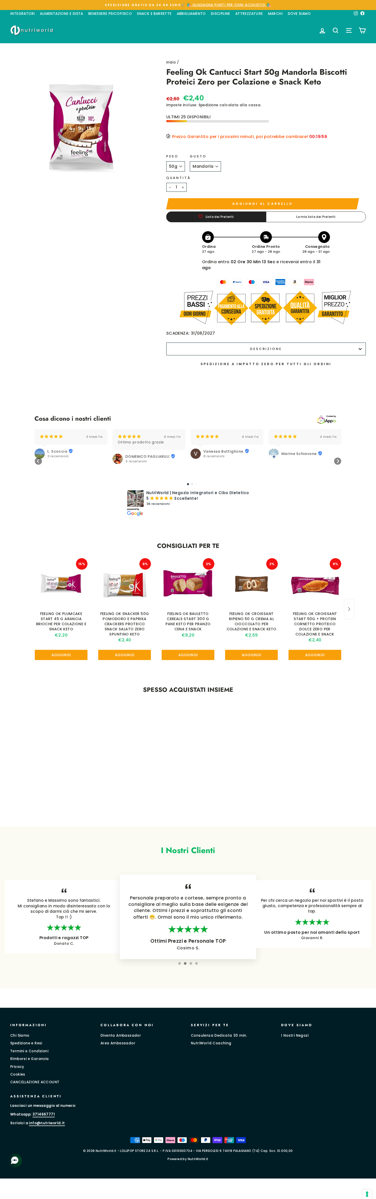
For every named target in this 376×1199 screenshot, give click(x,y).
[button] (38, 461)
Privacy (17, 1066)
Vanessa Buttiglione (223, 451)
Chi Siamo (19, 1035)
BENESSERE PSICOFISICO (110, 13)
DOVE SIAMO (299, 13)
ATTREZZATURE (249, 13)
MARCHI (275, 13)
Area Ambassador (118, 1043)
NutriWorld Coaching (211, 1043)
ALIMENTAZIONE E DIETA (61, 13)
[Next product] (349, 609)
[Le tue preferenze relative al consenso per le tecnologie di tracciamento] (367, 1194)
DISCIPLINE (220, 13)
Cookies (17, 1074)
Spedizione (208, 105)
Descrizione (266, 349)
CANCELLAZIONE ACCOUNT (34, 1082)
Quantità (178, 178)
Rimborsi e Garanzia (29, 1058)
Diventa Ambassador (121, 1035)
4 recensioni (136, 461)
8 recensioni (214, 456)
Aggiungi (61, 654)
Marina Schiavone (299, 453)
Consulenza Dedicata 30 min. (219, 1035)
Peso (172, 156)
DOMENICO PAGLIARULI (147, 456)
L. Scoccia (57, 451)
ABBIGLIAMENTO (191, 13)
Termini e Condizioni (29, 1051)
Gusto (198, 156)
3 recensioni (58, 456)
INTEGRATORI (22, 13)
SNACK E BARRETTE (154, 13)
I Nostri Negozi (294, 1035)
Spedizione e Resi (26, 1043)
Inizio (171, 62)
